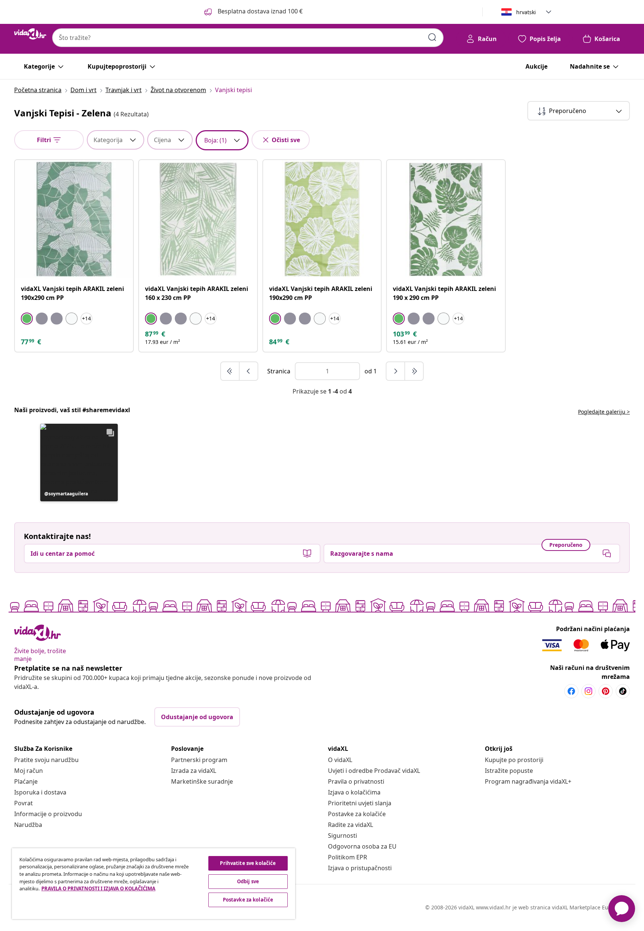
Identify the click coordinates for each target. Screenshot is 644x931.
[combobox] (247, 37)
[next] (395, 371)
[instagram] (588, 691)
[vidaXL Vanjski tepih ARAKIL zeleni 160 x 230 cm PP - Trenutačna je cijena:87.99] (198, 219)
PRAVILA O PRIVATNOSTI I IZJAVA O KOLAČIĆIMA (98, 888)
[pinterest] (605, 691)
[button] (79, 462)
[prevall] (230, 371)
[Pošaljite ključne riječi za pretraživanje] (432, 37)
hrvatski (526, 12)
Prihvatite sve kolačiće (248, 863)
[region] (153, 883)
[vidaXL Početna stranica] (30, 34)
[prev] (249, 371)
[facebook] (571, 691)
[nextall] (414, 371)
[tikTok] (622, 691)
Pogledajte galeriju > (604, 411)
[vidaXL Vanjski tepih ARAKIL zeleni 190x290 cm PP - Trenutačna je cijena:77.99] (74, 219)
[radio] (27, 319)
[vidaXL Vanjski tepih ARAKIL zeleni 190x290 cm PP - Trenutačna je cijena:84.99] (322, 219)
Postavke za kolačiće (357, 814)
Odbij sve (248, 881)
